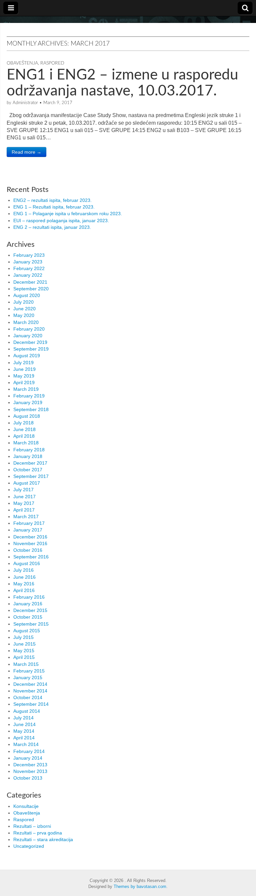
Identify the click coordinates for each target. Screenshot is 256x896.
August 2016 (26, 563)
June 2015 (24, 644)
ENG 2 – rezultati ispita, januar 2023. (52, 227)
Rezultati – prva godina (37, 832)
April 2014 (24, 737)
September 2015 (31, 624)
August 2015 (26, 630)
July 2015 (23, 637)
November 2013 (30, 771)
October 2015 (27, 617)
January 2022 (27, 275)
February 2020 (29, 329)
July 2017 (23, 489)
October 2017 (27, 469)
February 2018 (29, 449)
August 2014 (26, 711)
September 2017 (31, 476)
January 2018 (27, 456)
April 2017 (24, 510)
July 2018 (23, 422)
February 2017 (29, 523)
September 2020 (31, 288)
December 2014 (30, 684)
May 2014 (23, 731)
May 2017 (23, 503)
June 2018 (24, 429)
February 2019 (29, 395)
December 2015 (30, 610)
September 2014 (31, 704)
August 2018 (26, 416)
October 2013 (27, 778)
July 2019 (23, 362)
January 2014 (27, 758)
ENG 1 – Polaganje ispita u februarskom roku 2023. (67, 213)
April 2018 (24, 436)
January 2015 (27, 677)
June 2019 (24, 369)
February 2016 (29, 597)
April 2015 (24, 657)
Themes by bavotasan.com (140, 886)
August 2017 (26, 483)
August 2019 (26, 355)
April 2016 (24, 590)
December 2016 (30, 536)
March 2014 (26, 744)
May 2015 (23, 650)
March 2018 (26, 442)
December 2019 (30, 342)
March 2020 (26, 322)
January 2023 (27, 261)
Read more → (26, 152)
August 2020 (26, 295)
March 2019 (26, 389)
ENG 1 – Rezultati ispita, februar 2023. (54, 207)
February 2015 (29, 670)
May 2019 (23, 375)
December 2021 (30, 282)
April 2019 (24, 382)
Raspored (52, 63)
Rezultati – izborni (32, 826)
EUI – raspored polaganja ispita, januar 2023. (61, 220)
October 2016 (27, 550)
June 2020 (24, 308)
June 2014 (24, 724)
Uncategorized (28, 846)
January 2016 (27, 603)
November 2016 (30, 543)
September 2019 (31, 349)
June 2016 (24, 577)
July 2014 (23, 717)
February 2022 (29, 268)
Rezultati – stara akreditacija (43, 839)
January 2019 (27, 402)
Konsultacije (26, 806)
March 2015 (26, 664)
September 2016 (31, 556)
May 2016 (23, 583)
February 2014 (29, 751)
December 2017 (30, 463)
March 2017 (26, 516)
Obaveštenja (22, 63)
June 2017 (24, 496)
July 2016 (23, 570)
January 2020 (27, 335)
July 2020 (23, 302)
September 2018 (31, 409)
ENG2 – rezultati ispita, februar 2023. (52, 200)
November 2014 (30, 690)
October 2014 (27, 697)
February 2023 (29, 255)
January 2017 (27, 529)
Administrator (25, 103)
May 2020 (23, 315)
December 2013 (30, 764)
